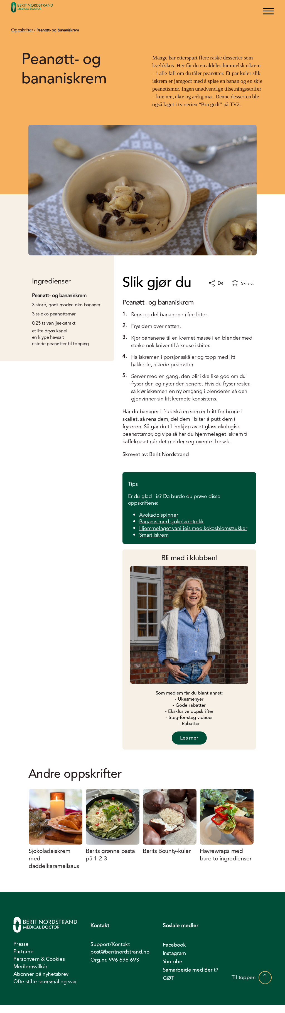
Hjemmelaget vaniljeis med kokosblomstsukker (193, 528)
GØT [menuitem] (168, 978)
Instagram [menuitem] (174, 953)
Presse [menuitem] (20, 944)
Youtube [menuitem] (172, 961)
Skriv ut (247, 283)
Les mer (189, 738)
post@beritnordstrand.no (119, 952)
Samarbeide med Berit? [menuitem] (190, 970)
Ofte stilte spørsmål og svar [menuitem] (45, 981)
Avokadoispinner (158, 515)
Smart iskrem (154, 535)
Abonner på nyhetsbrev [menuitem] (40, 974)
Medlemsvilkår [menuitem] (30, 966)
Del (221, 283)
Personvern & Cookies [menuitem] (39, 959)
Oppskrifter (22, 30)
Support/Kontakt (110, 944)
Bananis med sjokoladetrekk (171, 521)
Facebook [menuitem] (174, 945)
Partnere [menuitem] (23, 951)
